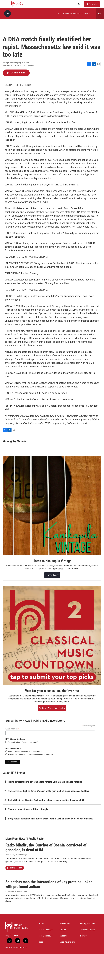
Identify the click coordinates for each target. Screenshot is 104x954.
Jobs (41, 942)
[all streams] (100, 13)
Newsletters (65, 924)
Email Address (12, 729)
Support (63, 936)
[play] (7, 13)
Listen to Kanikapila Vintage (52, 561)
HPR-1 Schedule (46, 930)
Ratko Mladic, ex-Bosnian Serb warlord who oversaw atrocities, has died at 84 (46, 800)
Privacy (83, 936)
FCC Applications (87, 924)
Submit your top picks (52, 708)
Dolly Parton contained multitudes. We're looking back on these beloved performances (50, 818)
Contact (63, 930)
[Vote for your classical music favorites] (52, 635)
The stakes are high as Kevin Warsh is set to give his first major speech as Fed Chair (49, 791)
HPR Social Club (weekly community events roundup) (30, 754)
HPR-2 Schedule (46, 936)
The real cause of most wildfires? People (28, 809)
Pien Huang (9, 891)
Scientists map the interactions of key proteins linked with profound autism (48, 884)
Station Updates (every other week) (22, 742)
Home (41, 924)
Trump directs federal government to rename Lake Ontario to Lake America (45, 781)
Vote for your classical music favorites (52, 691)
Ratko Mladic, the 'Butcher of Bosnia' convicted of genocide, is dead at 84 (46, 847)
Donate (93, 4)
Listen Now (52, 575)
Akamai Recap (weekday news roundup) (24, 751)
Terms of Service (87, 930)
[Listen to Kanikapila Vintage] (52, 505)
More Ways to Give (67, 942)
